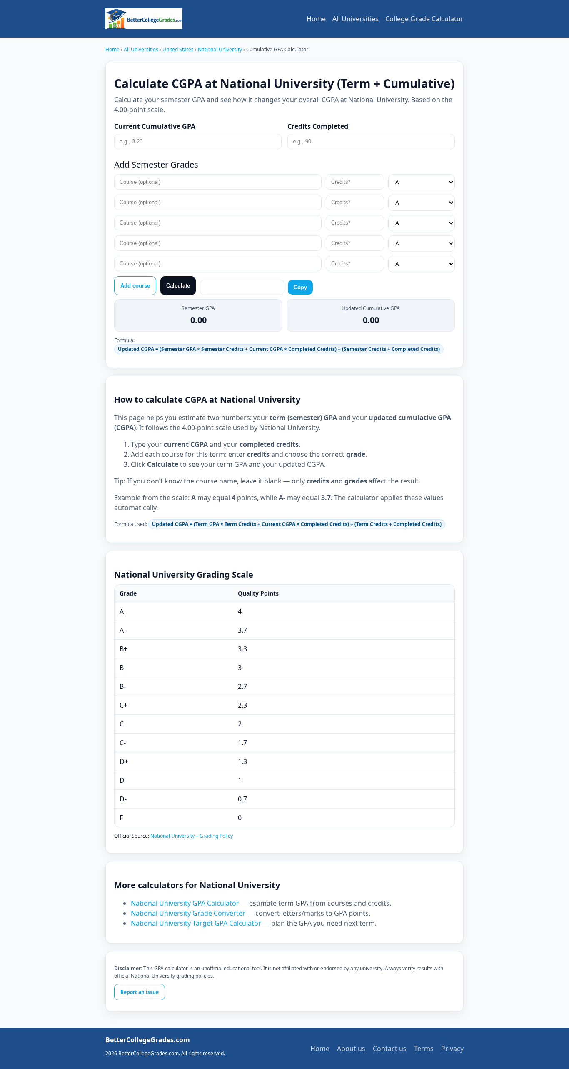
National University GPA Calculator (185, 903)
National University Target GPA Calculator (196, 923)
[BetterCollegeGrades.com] (143, 18)
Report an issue (139, 992)
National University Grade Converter (188, 913)
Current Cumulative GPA (154, 126)
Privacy (452, 1048)
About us (351, 1048)
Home (316, 18)
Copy (300, 287)
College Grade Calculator (424, 18)
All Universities (355, 18)
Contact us (390, 1048)
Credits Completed (317, 126)
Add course (135, 286)
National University (220, 49)
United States (178, 49)
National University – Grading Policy (191, 835)
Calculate (178, 286)
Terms (424, 1048)
